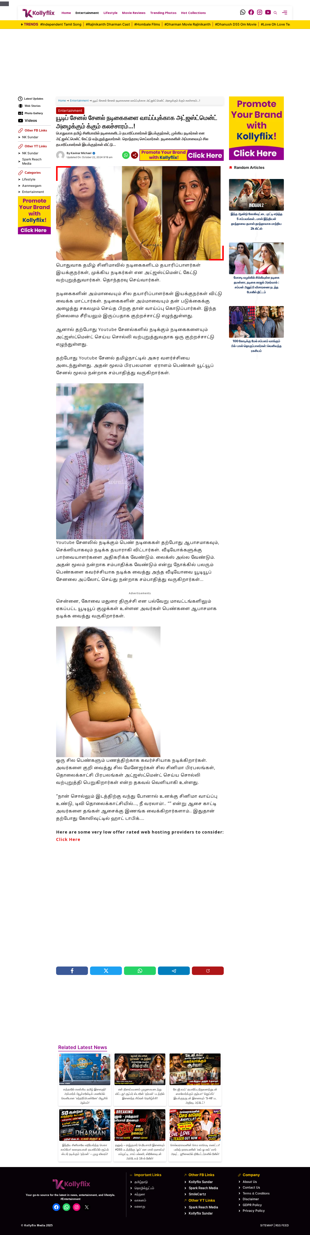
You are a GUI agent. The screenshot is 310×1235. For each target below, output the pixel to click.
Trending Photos (163, 13)
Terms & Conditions (256, 1193)
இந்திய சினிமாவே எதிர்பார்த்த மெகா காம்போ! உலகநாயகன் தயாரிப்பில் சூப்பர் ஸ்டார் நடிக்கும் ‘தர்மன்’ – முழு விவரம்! (85, 1149)
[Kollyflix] (38, 13)
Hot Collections (193, 13)
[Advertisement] (155, 58)
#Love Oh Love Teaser (279, 24)
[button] (275, 13)
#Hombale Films (147, 24)
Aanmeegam (31, 186)
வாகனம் (140, 1200)
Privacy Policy (254, 1211)
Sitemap (266, 1225)
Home (66, 13)
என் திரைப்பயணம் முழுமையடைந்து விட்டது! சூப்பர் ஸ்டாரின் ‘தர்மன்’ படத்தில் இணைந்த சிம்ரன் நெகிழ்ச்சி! (139, 1094)
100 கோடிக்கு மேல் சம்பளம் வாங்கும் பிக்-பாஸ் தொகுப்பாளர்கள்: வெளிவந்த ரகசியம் (256, 346)
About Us (250, 1182)
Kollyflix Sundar (201, 1182)
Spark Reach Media (32, 161)
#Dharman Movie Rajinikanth (188, 24)
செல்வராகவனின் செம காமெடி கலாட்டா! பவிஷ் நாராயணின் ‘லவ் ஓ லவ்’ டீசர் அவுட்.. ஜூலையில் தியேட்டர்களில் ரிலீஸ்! (195, 1149)
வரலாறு (140, 1206)
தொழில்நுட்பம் (144, 1188)
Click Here (68, 839)
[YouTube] (268, 13)
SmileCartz (197, 1194)
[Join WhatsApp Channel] (242, 13)
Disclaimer (251, 1199)
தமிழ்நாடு (141, 1182)
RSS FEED (282, 1225)
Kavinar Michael (81, 153)
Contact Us (251, 1187)
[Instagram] (259, 13)
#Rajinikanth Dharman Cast (108, 24)
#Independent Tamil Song (61, 24)
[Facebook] (251, 13)
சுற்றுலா (140, 1194)
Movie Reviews (134, 13)
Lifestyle (110, 13)
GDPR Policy (252, 1205)
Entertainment (87, 13)
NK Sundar (30, 137)
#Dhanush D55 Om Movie (236, 24)
